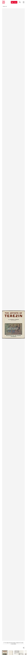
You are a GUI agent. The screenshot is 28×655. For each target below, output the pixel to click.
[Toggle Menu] (23, 2)
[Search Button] (20, 2)
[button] (23, 648)
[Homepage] (3, 2)
